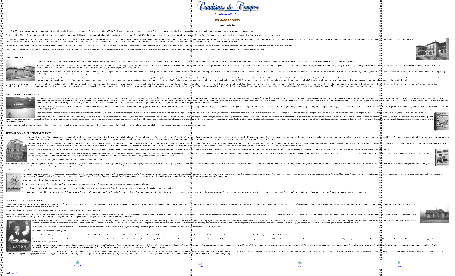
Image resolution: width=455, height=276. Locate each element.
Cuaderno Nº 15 (228, 14)
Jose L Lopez (15, 273)
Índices (237, 14)
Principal (218, 14)
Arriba (398, 267)
